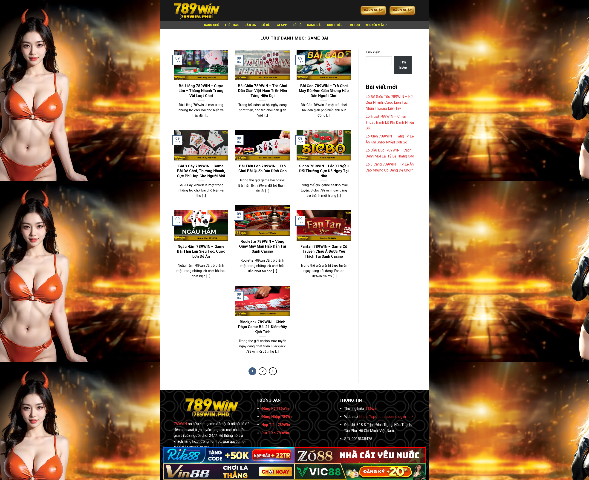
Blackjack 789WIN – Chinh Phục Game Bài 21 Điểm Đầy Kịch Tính (262, 327)
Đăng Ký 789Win (275, 408)
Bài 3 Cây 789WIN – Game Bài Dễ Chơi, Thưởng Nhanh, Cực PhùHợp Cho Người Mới (201, 171)
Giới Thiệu (335, 25)
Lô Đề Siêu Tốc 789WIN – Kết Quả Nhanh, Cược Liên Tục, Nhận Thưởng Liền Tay (389, 102)
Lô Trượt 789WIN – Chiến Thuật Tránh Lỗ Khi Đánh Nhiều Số (390, 122)
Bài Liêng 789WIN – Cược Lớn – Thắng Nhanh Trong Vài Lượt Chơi (201, 91)
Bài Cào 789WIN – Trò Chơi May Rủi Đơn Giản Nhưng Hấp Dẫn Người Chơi (324, 91)
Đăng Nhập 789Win (277, 416)
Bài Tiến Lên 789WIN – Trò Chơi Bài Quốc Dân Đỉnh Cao (262, 168)
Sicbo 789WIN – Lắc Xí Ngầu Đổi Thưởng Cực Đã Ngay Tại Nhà (324, 171)
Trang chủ (210, 25)
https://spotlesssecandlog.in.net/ (386, 416)
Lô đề (265, 25)
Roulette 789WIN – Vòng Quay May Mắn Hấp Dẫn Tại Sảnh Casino (262, 246)
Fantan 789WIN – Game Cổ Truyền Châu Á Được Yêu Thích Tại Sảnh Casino (323, 251)
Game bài (314, 25)
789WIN (180, 424)
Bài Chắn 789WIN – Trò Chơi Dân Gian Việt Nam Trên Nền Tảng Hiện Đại (262, 91)
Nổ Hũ (296, 25)
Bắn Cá (250, 25)
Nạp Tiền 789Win (275, 425)
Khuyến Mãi (374, 25)
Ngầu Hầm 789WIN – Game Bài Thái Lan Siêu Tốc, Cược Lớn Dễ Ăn (201, 251)
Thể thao (232, 25)
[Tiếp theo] (273, 371)
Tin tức (354, 25)
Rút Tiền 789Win (275, 433)
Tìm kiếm (373, 52)
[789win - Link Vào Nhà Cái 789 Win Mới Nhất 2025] (197, 10)
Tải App (281, 25)
